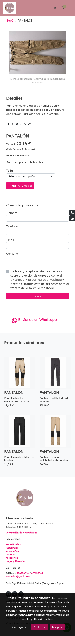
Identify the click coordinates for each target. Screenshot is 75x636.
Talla (9, 170)
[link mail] (72, 218)
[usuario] (55, 7)
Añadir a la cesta (20, 185)
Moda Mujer (12, 547)
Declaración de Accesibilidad (21, 532)
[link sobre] (37, 500)
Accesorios (12, 557)
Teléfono (12, 226)
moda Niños (12, 551)
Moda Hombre (13, 544)
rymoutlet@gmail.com (18, 576)
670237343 (37, 573)
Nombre (11, 213)
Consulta (12, 253)
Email (10, 240)
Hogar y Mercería (15, 561)
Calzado (10, 554)
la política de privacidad (45, 279)
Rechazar (39, 627)
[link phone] (72, 213)
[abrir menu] (69, 7)
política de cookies (42, 619)
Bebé (9, 20)
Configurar (19, 627)
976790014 (23, 573)
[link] (9, 8)
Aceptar (57, 627)
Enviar (37, 296)
